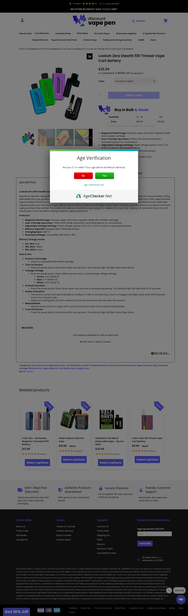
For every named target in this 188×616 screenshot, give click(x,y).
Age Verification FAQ (94, 184)
